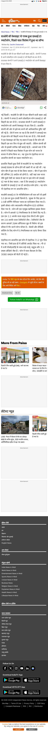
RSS (24, 706)
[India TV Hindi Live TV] (44, 21)
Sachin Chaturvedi (16, 44)
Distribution (38, 706)
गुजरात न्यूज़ (5, 640)
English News (6, 543)
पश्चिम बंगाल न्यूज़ (6, 624)
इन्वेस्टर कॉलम (6, 540)
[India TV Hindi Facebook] (36, 1)
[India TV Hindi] (14, 21)
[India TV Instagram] (16, 668)
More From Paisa (14, 343)
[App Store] (32, 680)
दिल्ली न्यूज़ (5, 621)
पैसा (38, 26)
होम (2, 26)
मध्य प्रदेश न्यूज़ (6, 630)
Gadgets (24, 282)
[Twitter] (10, 668)
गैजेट (17, 32)
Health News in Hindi (9, 592)
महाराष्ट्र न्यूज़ (5, 633)
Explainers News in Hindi (11, 589)
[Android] (34, 1)
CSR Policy (41, 703)
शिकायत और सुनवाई (7, 537)
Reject (32, 729)
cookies (40, 726)
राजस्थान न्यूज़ (6, 636)
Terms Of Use (16, 703)
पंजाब (3, 643)
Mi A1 (18, 293)
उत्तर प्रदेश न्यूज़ (6, 618)
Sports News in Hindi (9, 577)
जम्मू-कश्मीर (5, 652)
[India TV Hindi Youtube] (40, 1)
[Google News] (7, 108)
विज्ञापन (4, 533)
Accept (18, 729)
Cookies (5, 724)
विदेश (19, 26)
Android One (7, 293)
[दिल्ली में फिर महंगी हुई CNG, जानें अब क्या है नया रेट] (15, 355)
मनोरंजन (26, 26)
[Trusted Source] (19, 108)
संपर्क (3, 527)
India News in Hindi (9, 567)
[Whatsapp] (41, 107)
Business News (7, 583)
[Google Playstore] (12, 680)
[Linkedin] (27, 668)
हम (2, 530)
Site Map (5, 703)
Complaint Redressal (12, 706)
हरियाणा (4, 646)
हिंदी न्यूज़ (14, 279)
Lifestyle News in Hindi (10, 595)
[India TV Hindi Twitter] (38, 1)
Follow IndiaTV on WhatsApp (22, 299)
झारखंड (4, 655)
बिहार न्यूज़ (4, 627)
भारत (13, 26)
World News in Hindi (9, 570)
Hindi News (5, 32)
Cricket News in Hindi (9, 580)
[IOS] (32, 1)
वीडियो (8, 26)
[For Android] (12, 692)
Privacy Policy (29, 703)
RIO (30, 706)
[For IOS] (32, 692)
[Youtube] (22, 668)
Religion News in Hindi (10, 586)
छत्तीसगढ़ (4, 649)
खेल (33, 26)
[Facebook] (5, 668)
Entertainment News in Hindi (12, 573)
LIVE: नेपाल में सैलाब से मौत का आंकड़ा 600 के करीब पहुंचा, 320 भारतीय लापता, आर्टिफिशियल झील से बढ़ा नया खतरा (14, 439)
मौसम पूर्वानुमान (6, 554)
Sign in (44, 1)
